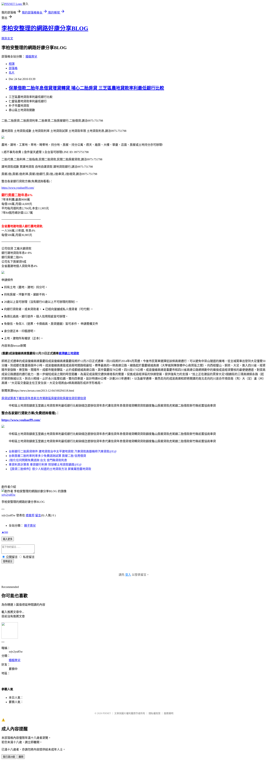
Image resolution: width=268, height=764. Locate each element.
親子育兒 (30, 525)
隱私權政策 (154, 713)
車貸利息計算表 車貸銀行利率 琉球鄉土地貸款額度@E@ (45, 464)
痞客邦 (30, 515)
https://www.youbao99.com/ (17, 187)
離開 (21, 756)
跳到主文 (7, 38)
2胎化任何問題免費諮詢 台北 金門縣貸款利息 (38, 460)
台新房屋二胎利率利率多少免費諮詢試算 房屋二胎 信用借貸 (47, 455)
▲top (4, 532)
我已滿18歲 (9, 756)
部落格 (13, 68)
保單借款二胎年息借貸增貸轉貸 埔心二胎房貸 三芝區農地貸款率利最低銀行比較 (86, 88)
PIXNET (107, 713)
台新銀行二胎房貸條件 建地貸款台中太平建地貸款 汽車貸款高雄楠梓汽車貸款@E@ (63, 451)
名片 (12, 72)
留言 (38, 515)
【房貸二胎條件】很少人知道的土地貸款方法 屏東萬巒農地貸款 (50, 468)
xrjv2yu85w (8, 494)
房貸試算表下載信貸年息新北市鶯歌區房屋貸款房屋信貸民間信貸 (43, 398)
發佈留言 (7, 561)
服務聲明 (168, 713)
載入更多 (7, 539)
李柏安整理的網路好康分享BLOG (44, 28)
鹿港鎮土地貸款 (69, 353)
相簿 (12, 63)
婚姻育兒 (31, 56)
